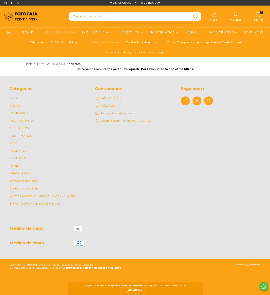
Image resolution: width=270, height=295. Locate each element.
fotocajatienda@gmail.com (119, 113)
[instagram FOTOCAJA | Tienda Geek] (6, 3)
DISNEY (34, 42)
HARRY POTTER (222, 32)
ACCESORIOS (129, 32)
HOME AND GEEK (58, 32)
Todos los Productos (100, 42)
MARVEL (192, 32)
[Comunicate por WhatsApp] (263, 286)
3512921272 (108, 106)
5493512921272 (111, 98)
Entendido (135, 290)
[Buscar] (196, 16)
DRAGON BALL (62, 42)
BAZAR (28, 32)
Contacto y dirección (142, 42)
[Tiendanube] (248, 265)
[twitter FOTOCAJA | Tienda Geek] (17, 3)
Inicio (11, 32)
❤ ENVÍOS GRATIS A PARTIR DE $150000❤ (135, 2)
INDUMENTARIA (95, 32)
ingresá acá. (73, 267)
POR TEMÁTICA (163, 32)
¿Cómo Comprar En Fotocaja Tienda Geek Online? (204, 42)
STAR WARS (253, 32)
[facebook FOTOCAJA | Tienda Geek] (12, 3)
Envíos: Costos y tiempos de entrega (135, 52)
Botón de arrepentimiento (103, 267)
